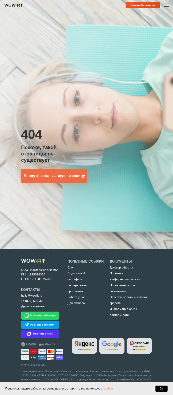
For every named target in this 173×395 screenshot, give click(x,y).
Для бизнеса (76, 303)
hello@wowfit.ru (126, 379)
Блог (71, 267)
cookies (108, 388)
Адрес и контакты (33, 306)
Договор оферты (121, 267)
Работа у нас (76, 297)
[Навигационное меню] (166, 5)
